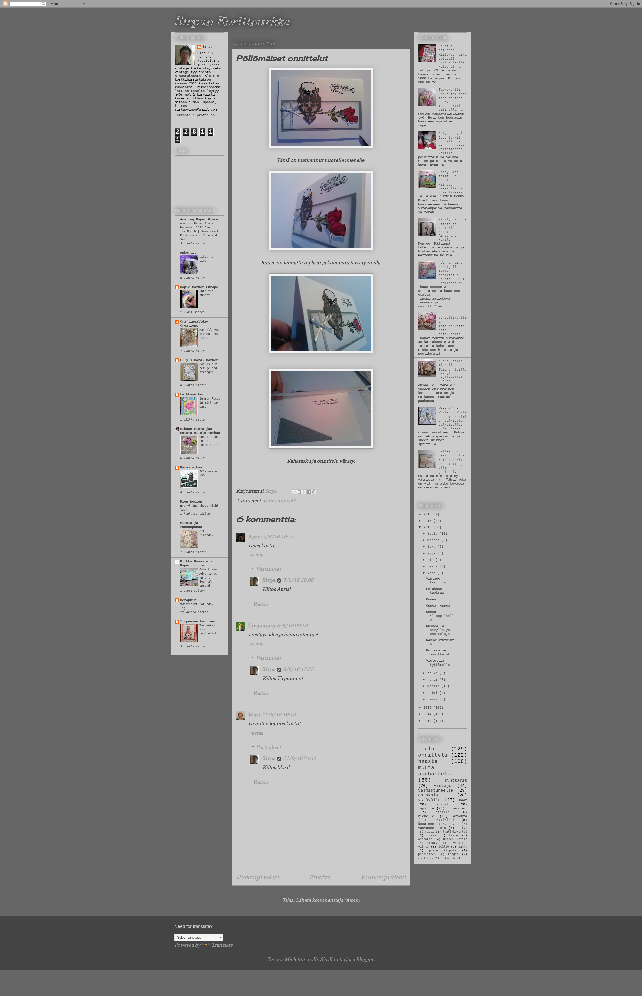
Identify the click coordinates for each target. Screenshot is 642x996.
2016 (428, 527)
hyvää (431, 835)
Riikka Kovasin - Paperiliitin (196, 563)
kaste (453, 835)
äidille (443, 812)
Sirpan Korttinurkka (232, 21)
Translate (222, 945)
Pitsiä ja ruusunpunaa (191, 525)
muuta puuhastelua (436, 771)
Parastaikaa (191, 467)
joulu (433, 534)
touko (433, 673)
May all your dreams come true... (209, 334)
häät (463, 800)
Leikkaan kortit (195, 394)
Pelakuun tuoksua (435, 591)
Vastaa (255, 555)
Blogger (365, 959)
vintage (442, 786)
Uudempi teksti (257, 877)
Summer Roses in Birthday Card (209, 403)
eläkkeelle (448, 858)
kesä (432, 573)
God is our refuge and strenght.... (209, 368)
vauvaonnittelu (432, 828)
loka (432, 547)
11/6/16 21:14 (300, 758)
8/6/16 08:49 (292, 626)
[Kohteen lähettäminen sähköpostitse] (294, 491)
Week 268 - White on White (453, 410)
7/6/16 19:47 (278, 537)
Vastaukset (268, 569)
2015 (428, 708)
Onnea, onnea (438, 606)
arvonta (460, 816)
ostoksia (428, 795)
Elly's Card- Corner (199, 360)
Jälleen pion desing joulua (452, 453)
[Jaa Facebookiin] (308, 491)
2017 (428, 521)
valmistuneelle (280, 501)
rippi (429, 832)
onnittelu (432, 755)
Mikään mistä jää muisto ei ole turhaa (200, 431)
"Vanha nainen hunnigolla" (452, 265)
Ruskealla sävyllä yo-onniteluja (439, 630)
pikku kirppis (442, 850)
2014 (428, 714)
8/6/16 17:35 (298, 669)
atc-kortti (425, 858)
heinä (433, 566)
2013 (428, 721)
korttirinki (444, 820)
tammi (433, 699)
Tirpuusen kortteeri (199, 621)
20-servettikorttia (453, 318)
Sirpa (268, 580)
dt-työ (462, 828)
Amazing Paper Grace (199, 219)
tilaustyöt (457, 808)
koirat (443, 804)
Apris (255, 537)
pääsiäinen (427, 854)
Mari (254, 715)
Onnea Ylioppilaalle (440, 616)
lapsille (426, 808)
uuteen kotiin (455, 839)
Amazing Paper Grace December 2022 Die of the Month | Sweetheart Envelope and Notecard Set (199, 231)
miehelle (426, 816)
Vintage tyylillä (436, 581)
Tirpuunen (261, 626)
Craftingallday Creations (194, 324)
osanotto (425, 839)
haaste (428, 761)
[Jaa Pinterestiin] (313, 491)
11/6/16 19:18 (279, 715)
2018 (428, 514)
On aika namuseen (447, 48)
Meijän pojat (451, 133)
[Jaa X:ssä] (304, 491)
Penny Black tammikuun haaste (450, 176)
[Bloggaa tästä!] (299, 491)
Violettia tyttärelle (438, 663)
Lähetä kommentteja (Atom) (328, 900)
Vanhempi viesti (383, 877)
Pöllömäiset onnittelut (438, 652)
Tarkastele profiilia (195, 115)
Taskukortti (450, 90)
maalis (434, 686)
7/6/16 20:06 (298, 580)
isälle (443, 847)
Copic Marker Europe (199, 287)
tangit (453, 854)
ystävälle (429, 800)
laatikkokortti (455, 832)
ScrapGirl (189, 600)
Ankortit (188, 253)
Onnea (431, 599)
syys (432, 553)
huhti (433, 680)
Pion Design (191, 502)
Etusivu (319, 877)
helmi (433, 693)
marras (434, 540)
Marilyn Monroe (453, 219)
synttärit (456, 780)
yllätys (433, 843)
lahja (462, 847)
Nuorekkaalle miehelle (451, 363)
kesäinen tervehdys (437, 824)
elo (431, 560)
